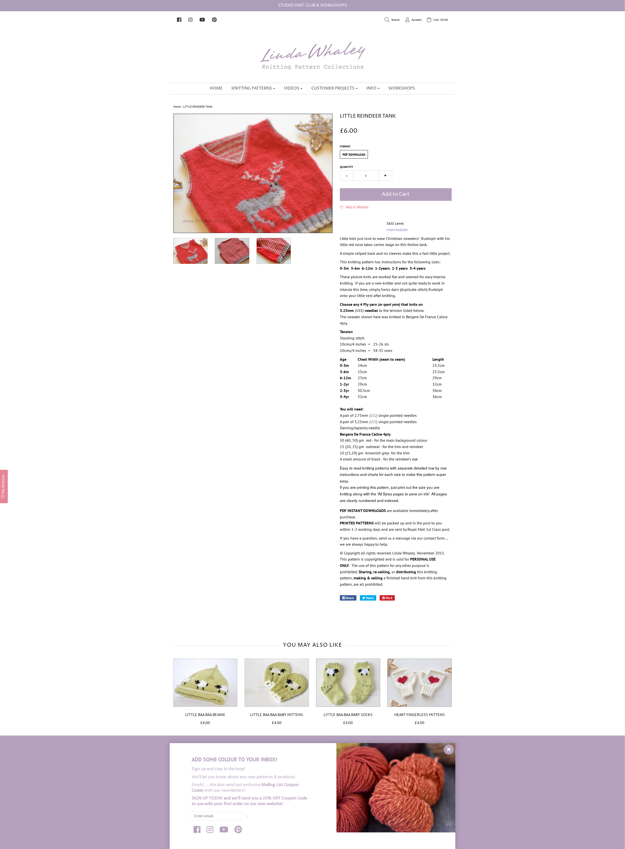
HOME (216, 88)
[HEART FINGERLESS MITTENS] (419, 683)
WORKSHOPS (401, 88)
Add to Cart (395, 194)
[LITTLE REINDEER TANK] (190, 251)
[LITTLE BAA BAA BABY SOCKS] (348, 683)
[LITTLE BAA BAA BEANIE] (205, 683)
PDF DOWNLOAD (354, 155)
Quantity (346, 167)
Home (177, 106)
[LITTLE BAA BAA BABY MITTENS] (277, 683)
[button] (354, 207)
